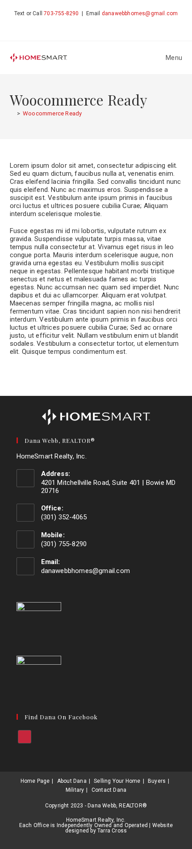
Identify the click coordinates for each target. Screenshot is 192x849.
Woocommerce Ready (52, 113)
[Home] (12, 113)
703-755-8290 (61, 13)
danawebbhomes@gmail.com (140, 13)
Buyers (157, 781)
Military (75, 790)
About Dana (72, 781)
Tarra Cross (112, 831)
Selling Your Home (117, 781)
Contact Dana (109, 790)
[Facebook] (24, 736)
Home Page (35, 781)
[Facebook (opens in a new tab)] (95, 24)
